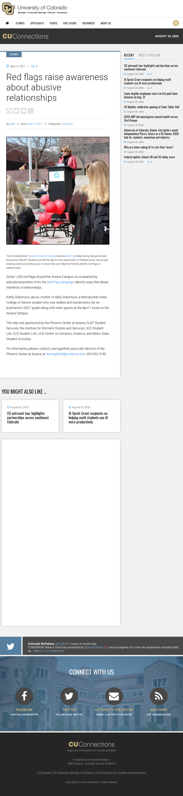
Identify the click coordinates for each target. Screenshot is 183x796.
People (53, 23)
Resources (89, 23)
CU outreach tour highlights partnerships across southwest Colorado (28, 417)
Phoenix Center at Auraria (42, 256)
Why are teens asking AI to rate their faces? (148, 147)
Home (7, 23)
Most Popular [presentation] (149, 55)
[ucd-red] (57, 252)
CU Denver (67, 123)
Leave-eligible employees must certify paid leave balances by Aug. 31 (150, 95)
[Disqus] (61, 485)
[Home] (34, 8)
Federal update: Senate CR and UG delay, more (149, 157)
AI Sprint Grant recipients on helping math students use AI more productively (88, 417)
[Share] (30, 110)
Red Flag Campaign (60, 282)
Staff (12, 123)
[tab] (129, 55)
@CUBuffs (61, 643)
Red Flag (71, 256)
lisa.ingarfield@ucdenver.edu (65, 354)
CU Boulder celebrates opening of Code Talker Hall (151, 107)
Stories (20, 23)
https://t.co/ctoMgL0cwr (48, 651)
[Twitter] (16, 110)
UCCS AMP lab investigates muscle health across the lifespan (151, 118)
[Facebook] (9, 110)
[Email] (23, 110)
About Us (106, 23)
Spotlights (37, 23)
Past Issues (70, 23)
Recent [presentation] (129, 55)
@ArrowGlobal (94, 647)
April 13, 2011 (35, 123)
